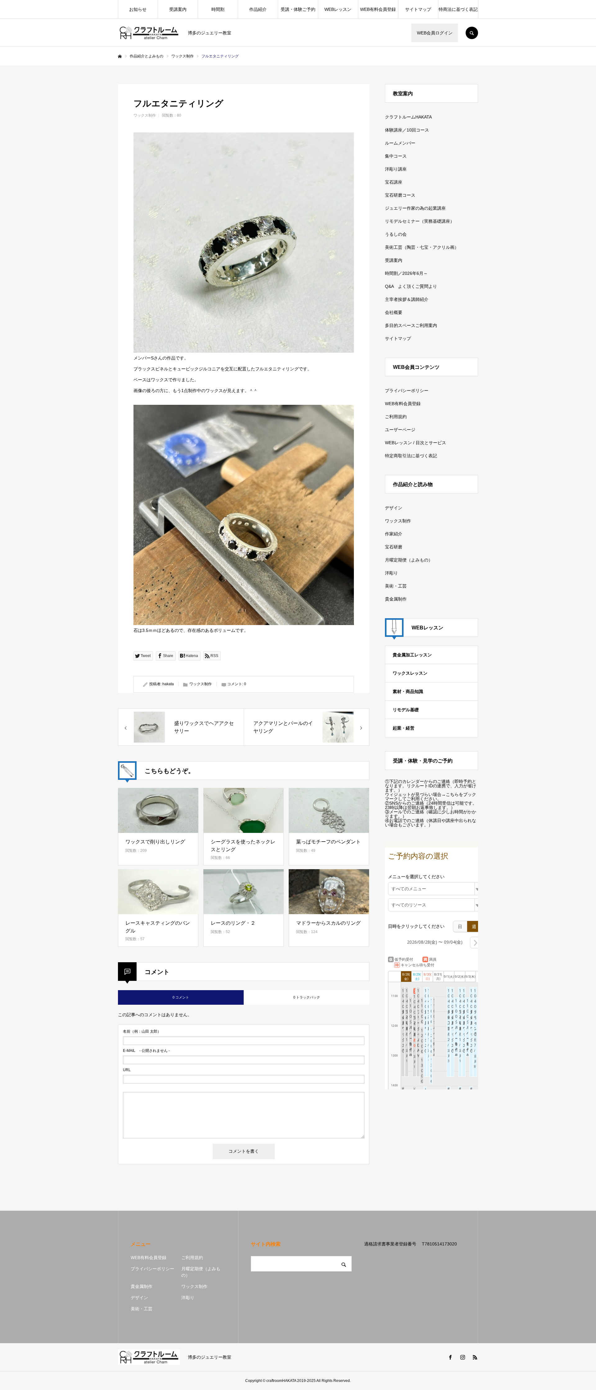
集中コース (396, 156)
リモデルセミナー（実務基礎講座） (419, 221)
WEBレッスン (337, 9)
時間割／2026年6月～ (406, 273)
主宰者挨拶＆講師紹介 (406, 299)
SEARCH (472, 33)
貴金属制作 (396, 599)
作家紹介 (393, 533)
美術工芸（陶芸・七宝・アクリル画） (422, 247)
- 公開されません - (146, 1051)
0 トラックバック (306, 997)
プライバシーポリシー (406, 390)
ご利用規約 (396, 416)
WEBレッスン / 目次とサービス (415, 442)
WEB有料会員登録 (378, 9)
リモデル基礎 (406, 709)
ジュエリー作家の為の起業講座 (415, 208)
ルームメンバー (400, 143)
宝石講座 (393, 182)
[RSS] (475, 1357)
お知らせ (138, 9)
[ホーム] (120, 56)
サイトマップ (418, 9)
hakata (168, 684)
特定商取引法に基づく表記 (411, 455)
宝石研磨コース (400, 195)
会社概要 (393, 312)
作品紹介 (258, 9)
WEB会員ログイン (435, 32)
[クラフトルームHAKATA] (149, 33)
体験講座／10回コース (407, 129)
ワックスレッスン (410, 673)
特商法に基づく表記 (458, 9)
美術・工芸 (396, 585)
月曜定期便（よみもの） (409, 559)
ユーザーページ (400, 429)
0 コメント (181, 997)
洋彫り (391, 572)
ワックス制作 (144, 115)
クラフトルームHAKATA (408, 116)
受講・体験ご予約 (298, 9)
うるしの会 (396, 234)
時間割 (217, 9)
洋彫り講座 (396, 169)
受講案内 (178, 9)
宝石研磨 (393, 546)
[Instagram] (462, 1357)
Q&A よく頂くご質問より (411, 286)
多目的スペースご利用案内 (411, 325)
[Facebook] (450, 1357)
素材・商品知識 (408, 691)
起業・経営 (403, 728)
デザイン (393, 507)
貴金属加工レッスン (412, 654)
